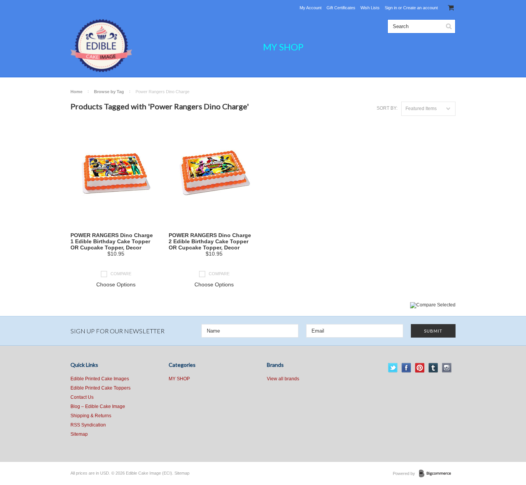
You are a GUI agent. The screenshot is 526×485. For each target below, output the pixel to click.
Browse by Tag (109, 91)
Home (76, 91)
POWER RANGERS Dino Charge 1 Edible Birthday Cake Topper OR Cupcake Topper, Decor (111, 241)
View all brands (283, 378)
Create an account (420, 7)
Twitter (393, 368)
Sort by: (387, 108)
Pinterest (420, 368)
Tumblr (433, 368)
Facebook (406, 368)
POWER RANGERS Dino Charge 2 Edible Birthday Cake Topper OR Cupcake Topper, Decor (210, 241)
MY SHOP (283, 46)
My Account (311, 7)
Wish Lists (370, 7)
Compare (121, 273)
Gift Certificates (341, 7)
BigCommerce (437, 474)
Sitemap (79, 434)
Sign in (391, 7)
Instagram (447, 368)
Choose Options (116, 284)
